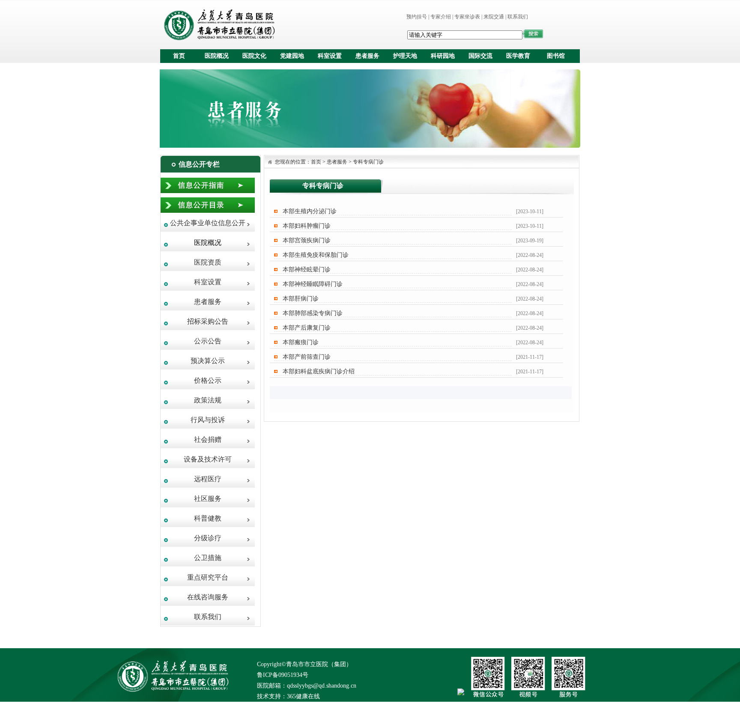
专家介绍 (440, 17)
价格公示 (207, 380)
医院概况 (217, 56)
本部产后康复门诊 (307, 327)
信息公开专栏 (199, 164)
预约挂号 (416, 17)
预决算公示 (208, 360)
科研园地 (443, 56)
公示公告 (207, 341)
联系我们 (517, 17)
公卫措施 (207, 557)
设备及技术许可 (208, 459)
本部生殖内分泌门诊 (310, 211)
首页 (179, 56)
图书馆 (556, 56)
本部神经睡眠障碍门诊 (313, 283)
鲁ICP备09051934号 (282, 675)
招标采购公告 (207, 321)
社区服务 (207, 498)
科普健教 (207, 518)
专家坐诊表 (467, 17)
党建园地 (292, 56)
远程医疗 (207, 479)
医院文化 (254, 56)
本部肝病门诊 (301, 298)
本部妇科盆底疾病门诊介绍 (319, 371)
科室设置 (330, 56)
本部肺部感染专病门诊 (313, 313)
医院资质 (207, 262)
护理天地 (405, 56)
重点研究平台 (207, 577)
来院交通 (493, 17)
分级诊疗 (207, 538)
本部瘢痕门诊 (301, 342)
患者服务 (367, 56)
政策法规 (207, 400)
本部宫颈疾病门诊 (307, 240)
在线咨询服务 (207, 597)
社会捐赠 (207, 439)
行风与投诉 (208, 419)
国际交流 (480, 56)
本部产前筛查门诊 (307, 356)
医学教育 (518, 56)
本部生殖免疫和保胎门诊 (316, 254)
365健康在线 (303, 696)
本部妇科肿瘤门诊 (307, 225)
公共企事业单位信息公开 (207, 222)
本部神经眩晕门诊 (307, 269)
